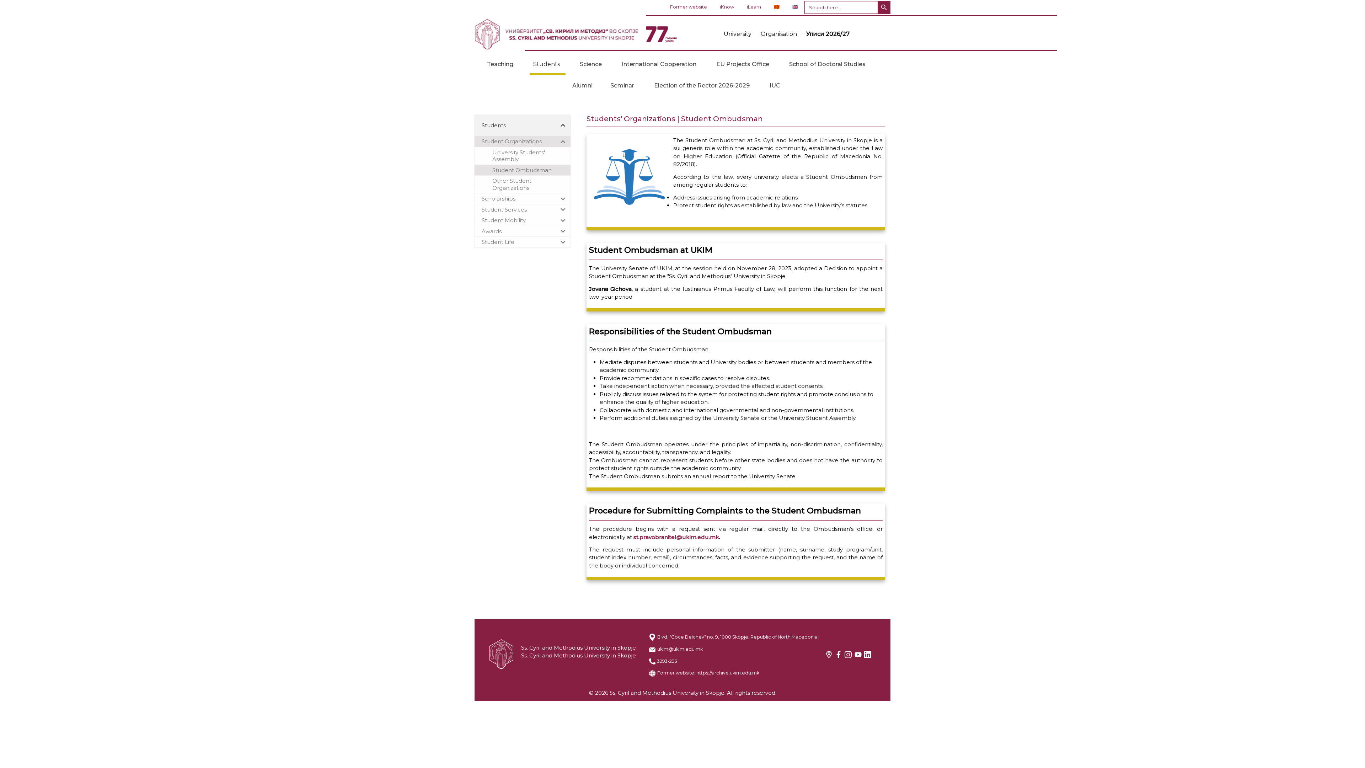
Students (546, 64)
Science (591, 64)
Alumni (582, 85)
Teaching (500, 64)
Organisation (779, 34)
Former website (688, 7)
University (737, 34)
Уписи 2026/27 (828, 34)
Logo (576, 34)
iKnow (727, 7)
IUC (775, 85)
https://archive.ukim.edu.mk (727, 673)
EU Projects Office (742, 64)
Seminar (622, 85)
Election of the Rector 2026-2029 (702, 85)
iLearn (754, 7)
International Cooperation (659, 64)
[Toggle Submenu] (563, 125)
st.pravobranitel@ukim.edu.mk (676, 537)
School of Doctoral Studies (827, 64)
